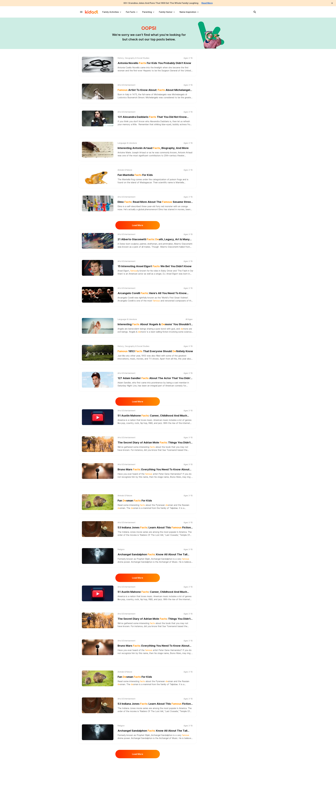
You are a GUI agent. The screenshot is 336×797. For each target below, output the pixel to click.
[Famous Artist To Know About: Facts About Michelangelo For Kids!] (97, 91)
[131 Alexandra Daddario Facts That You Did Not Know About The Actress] (97, 118)
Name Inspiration (188, 12)
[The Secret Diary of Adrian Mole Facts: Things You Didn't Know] (97, 444)
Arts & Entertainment (126, 85)
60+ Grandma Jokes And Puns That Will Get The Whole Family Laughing (161, 3)
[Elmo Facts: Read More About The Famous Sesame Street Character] (97, 203)
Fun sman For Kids (135, 500)
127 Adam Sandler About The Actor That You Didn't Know (154, 378)
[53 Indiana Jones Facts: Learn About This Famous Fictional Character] (97, 529)
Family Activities (110, 12)
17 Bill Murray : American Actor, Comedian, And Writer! (151, 768)
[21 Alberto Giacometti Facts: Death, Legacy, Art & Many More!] (97, 241)
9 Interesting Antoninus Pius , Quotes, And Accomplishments (148, 795)
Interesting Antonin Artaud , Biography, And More (153, 148)
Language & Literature (127, 143)
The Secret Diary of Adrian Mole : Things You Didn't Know (154, 442)
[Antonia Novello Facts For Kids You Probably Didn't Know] (97, 65)
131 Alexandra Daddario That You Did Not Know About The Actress (152, 117)
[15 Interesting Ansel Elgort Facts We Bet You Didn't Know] (97, 268)
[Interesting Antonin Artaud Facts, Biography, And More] (97, 149)
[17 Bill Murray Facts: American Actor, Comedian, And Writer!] (97, 770)
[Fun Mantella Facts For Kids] (97, 176)
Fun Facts (130, 12)
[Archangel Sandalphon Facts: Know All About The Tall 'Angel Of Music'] (97, 556)
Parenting (147, 12)
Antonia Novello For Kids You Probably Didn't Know (154, 63)
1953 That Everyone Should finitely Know (155, 351)
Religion (121, 549)
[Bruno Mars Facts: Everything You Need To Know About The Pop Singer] (97, 471)
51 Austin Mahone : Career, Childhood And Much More (152, 416)
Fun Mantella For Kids (135, 175)
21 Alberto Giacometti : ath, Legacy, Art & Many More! (154, 239)
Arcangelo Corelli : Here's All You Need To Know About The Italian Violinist (152, 293)
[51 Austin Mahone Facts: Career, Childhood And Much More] (97, 417)
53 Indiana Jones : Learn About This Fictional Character (155, 527)
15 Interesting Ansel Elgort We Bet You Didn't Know (154, 266)
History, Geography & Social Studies (133, 58)
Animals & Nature (125, 170)
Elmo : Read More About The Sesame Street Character (155, 202)
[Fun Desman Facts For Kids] (97, 502)
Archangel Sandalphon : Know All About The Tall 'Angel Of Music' (152, 554)
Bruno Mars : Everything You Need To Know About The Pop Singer (153, 469)
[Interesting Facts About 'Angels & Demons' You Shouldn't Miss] (97, 326)
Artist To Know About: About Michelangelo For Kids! (155, 90)
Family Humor (165, 12)
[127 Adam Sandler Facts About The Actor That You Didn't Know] (97, 380)
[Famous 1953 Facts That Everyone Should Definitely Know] (97, 353)
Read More (207, 3)
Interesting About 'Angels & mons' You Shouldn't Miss (154, 324)
